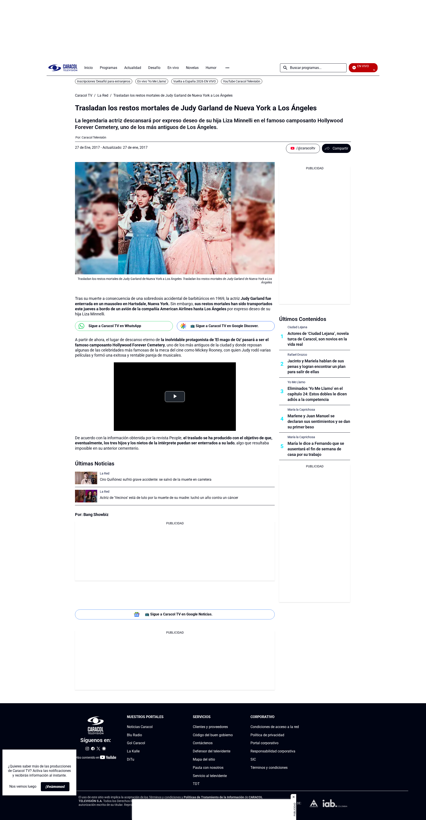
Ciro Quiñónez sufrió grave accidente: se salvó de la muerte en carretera (155, 479)
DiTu (130, 759)
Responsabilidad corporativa (272, 751)
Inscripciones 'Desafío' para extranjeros (103, 81)
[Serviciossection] (231, 717)
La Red (102, 96)
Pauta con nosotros (208, 767)
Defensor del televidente (211, 751)
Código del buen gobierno (213, 735)
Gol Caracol (136, 743)
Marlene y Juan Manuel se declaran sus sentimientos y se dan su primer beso (319, 421)
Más (227, 68)
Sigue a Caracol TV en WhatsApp (115, 326)
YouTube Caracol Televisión (241, 81)
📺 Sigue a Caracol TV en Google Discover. (224, 326)
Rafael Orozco (297, 354)
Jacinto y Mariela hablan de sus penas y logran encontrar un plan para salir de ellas (316, 366)
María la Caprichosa (301, 409)
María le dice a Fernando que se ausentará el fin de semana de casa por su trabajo (316, 449)
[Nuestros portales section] (165, 717)
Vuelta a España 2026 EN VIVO (194, 81)
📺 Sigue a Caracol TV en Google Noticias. (179, 614)
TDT (196, 784)
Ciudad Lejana (297, 327)
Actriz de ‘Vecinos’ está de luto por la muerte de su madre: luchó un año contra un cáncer (169, 498)
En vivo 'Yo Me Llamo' (151, 81)
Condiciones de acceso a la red (274, 727)
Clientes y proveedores (210, 727)
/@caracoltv (305, 148)
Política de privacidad (267, 735)
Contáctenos (203, 743)
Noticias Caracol (140, 727)
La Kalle (133, 751)
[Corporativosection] (297, 717)
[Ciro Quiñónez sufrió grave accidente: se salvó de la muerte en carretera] (86, 478)
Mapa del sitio (204, 759)
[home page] (62, 67)
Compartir (340, 148)
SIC (253, 759)
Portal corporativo (264, 743)
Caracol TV (83, 96)
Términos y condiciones (269, 767)
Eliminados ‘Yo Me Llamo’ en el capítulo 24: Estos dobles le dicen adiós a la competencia (317, 394)
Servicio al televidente (210, 776)
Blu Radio (134, 735)
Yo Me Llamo (296, 382)
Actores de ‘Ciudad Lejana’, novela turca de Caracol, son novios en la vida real (318, 339)
